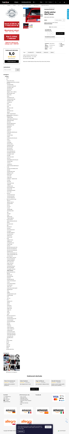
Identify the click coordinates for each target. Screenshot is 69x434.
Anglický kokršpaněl (10, 260)
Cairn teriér (9, 175)
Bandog (8, 323)
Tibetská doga (9, 161)
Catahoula (9, 325)
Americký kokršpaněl (11, 258)
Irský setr (8, 245)
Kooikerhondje (9, 264)
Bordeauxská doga (10, 124)
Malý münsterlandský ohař (12, 253)
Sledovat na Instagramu (12, 372)
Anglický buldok (10, 117)
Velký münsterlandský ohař (12, 254)
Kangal (8, 136)
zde (23, 428)
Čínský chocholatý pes (11, 280)
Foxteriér (8, 180)
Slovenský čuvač (10, 110)
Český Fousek (9, 244)
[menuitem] (16, 2)
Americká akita (10, 203)
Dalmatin (9, 228)
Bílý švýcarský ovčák (11, 93)
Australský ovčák (10, 87)
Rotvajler (8, 155)
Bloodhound (9, 226)
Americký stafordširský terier (12, 168)
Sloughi (8, 312)
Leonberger (9, 142)
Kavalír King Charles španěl (12, 288)
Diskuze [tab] (52, 52)
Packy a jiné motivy (10, 80)
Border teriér (9, 174)
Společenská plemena (11, 272)
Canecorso (9, 129)
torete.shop (7, 399)
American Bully (10, 317)
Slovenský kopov (10, 234)
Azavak (8, 302)
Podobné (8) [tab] (38, 52)
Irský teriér (9, 181)
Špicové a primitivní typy (11, 199)
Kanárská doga (10, 135)
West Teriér (9, 191)
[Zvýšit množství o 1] (54, 33)
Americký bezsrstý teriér (11, 318)
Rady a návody (23, 396)
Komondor (9, 105)
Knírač (8, 139)
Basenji (8, 205)
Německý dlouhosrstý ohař (12, 247)
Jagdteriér (9, 184)
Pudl (8, 296)
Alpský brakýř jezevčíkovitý (12, 221)
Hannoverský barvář (11, 229)
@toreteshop (7, 401)
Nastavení (20, 431)
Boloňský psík (9, 274)
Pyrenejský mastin (10, 154)
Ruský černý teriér (10, 156)
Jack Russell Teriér (10, 183)
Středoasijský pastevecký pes (12, 159)
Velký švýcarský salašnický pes (13, 165)
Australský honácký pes (11, 86)
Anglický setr (9, 241)
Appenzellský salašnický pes (12, 119)
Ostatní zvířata (9, 340)
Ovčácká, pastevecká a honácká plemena (13, 83)
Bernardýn (9, 122)
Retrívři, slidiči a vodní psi (11, 257)
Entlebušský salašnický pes (12, 132)
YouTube (7, 400)
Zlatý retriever (10, 270)
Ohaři (8, 238)
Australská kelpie (10, 84)
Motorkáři (8, 344)
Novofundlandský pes (11, 151)
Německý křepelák (10, 267)
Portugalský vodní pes (11, 269)
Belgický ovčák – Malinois (11, 91)
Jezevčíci (8, 193)
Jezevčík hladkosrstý (11, 197)
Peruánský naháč (10, 210)
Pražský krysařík (10, 295)
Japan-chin (9, 286)
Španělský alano (10, 337)
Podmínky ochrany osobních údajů (25, 401)
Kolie (8, 103)
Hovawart (9, 133)
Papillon (8, 292)
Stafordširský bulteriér (11, 190)
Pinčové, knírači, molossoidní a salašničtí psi (12, 116)
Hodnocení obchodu (34, 376)
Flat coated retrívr (10, 261)
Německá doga (10, 146)
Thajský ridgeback (10, 218)
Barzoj (8, 304)
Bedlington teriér (10, 173)
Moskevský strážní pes (11, 333)
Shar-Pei (8, 158)
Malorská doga (10, 143)
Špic (8, 212)
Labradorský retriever (11, 266)
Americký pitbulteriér (11, 321)
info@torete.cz (8, 396)
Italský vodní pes (10, 263)
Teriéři (8, 167)
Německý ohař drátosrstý (12, 248)
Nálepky (7, 76)
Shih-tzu (8, 298)
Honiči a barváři (10, 219)
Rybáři (7, 347)
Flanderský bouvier (10, 97)
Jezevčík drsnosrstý (10, 196)
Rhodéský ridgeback (11, 232)
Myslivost (8, 346)
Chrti (8, 299)
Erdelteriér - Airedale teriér (12, 178)
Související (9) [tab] (31, 52)
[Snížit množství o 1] (48, 33)
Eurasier (8, 207)
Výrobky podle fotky (10, 349)
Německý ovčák (10, 107)
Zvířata (7, 77)
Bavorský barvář (10, 224)
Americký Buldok (10, 320)
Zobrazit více (34, 389)
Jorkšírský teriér (10, 186)
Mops (8, 290)
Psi (6, 79)
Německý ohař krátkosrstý (12, 250)
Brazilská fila (9, 126)
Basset (8, 222)
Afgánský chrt (9, 301)
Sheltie (8, 109)
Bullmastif (9, 127)
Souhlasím (48, 427)
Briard (8, 96)
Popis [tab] (24, 52)
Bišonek (8, 273)
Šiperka (8, 112)
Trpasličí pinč (9, 164)
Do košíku (61, 33)
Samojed (8, 213)
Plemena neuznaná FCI (11, 315)
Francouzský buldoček (11, 283)
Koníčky (7, 341)
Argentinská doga (10, 120)
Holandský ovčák (10, 100)
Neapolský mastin (10, 145)
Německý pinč (9, 148)
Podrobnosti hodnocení (49, 9)
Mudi (8, 106)
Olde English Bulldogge (11, 334)
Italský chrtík (9, 308)
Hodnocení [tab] (46, 52)
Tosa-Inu (8, 162)
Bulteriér (8, 170)
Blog (21, 404)
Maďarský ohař (10, 251)
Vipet (8, 314)
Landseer (8, 140)
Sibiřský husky (9, 216)
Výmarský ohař (10, 256)
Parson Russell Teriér (11, 187)
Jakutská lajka (9, 209)
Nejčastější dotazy (23, 398)
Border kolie (9, 94)
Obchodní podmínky (24, 399)
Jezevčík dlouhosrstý (11, 194)
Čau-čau (8, 206)
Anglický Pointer (10, 239)
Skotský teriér (9, 188)
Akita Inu (8, 200)
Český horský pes (10, 327)
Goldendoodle (9, 330)
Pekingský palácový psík (11, 293)
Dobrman (9, 130)
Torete (6, 397)
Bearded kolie (9, 88)
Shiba (8, 215)
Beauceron (9, 90)
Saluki (8, 311)
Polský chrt (9, 309)
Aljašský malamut (10, 202)
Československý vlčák (11, 99)
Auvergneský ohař (10, 242)
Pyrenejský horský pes (11, 152)
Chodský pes (9, 102)
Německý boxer (10, 149)
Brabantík (9, 277)
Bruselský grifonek (10, 279)
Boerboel (8, 324)
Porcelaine (9, 231)
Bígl (7, 225)
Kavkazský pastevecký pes (12, 138)
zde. (33, 58)
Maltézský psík (9, 289)
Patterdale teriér (10, 336)
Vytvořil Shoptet (63, 430)
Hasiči (7, 343)
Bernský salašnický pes (11, 123)
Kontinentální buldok (11, 331)
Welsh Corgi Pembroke (11, 113)
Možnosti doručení (48, 23)
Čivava (8, 282)
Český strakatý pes (10, 328)
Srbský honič (9, 235)
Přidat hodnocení (12, 61)
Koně (7, 339)
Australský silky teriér (11, 171)
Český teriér (9, 177)
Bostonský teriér (10, 276)
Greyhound (9, 305)
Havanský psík (9, 285)
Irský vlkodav (9, 307)
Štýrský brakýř (9, 237)
